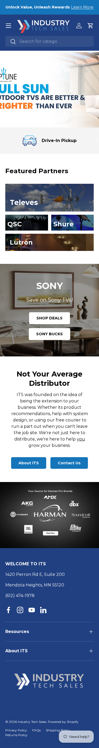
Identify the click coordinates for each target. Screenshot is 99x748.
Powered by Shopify (63, 722)
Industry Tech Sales (32, 722)
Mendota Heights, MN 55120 (34, 585)
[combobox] (49, 41)
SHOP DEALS (49, 318)
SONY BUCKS (49, 334)
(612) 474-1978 (20, 595)
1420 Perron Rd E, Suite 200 (35, 574)
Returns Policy (16, 735)
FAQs (36, 730)
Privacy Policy (16, 730)
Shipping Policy (58, 730)
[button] (90, 25)
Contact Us (69, 463)
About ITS (28, 463)
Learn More (82, 7)
